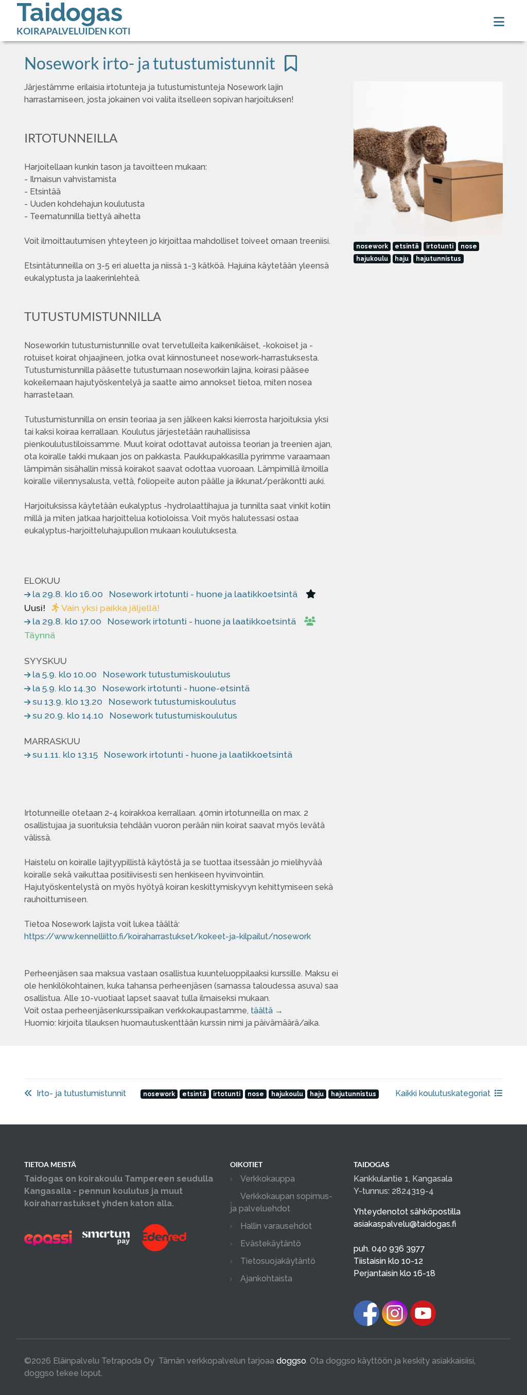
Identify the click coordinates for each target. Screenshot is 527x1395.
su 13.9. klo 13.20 (134, 701)
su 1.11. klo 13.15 (162, 754)
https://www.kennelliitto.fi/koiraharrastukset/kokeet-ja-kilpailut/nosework (167, 936)
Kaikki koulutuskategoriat (442, 1093)
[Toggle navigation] (499, 21)
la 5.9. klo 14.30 (141, 688)
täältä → (267, 1010)
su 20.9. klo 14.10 (134, 715)
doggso (291, 1361)
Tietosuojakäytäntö (277, 1261)
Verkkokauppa (267, 1179)
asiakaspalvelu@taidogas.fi (405, 1224)
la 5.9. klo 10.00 (131, 674)
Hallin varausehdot (276, 1226)
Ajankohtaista (266, 1278)
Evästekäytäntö (270, 1243)
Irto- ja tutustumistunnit (81, 1093)
